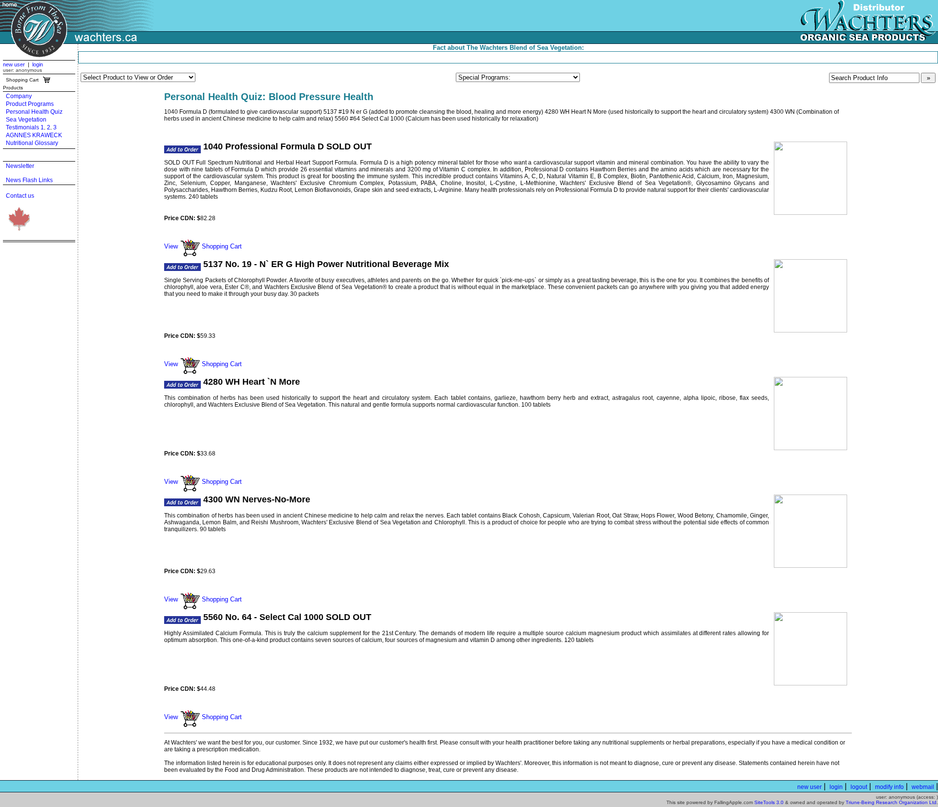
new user (14, 64)
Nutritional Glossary (32, 143)
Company (19, 96)
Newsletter (20, 166)
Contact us (20, 195)
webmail (923, 787)
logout (859, 787)
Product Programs (30, 104)
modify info (889, 787)
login (37, 64)
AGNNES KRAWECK (34, 135)
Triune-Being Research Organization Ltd (891, 802)
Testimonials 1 (25, 127)
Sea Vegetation (26, 119)
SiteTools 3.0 (769, 802)
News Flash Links (29, 180)
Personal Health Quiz (34, 111)
